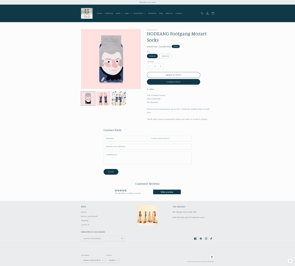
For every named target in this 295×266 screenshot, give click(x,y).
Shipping (84, 220)
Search (83, 212)
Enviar (111, 172)
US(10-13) (165, 56)
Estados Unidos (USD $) (92, 260)
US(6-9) (152, 56)
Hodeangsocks (195, 261)
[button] (119, 13)
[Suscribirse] (121, 238)
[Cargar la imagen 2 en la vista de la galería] (103, 98)
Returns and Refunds (89, 216)
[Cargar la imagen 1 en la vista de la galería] (88, 98)
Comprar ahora (173, 82)
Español (112, 260)
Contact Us (85, 225)
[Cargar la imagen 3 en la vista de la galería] (119, 98)
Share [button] (152, 89)
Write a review (167, 192)
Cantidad (150, 61)
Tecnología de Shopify (207, 261)
